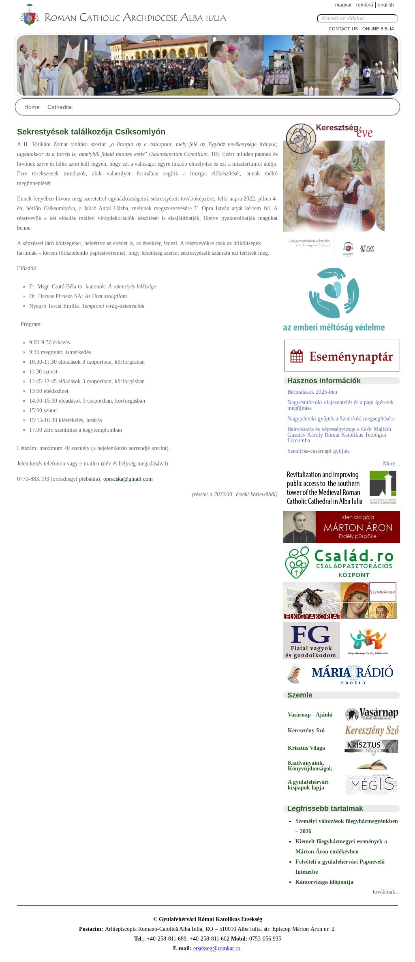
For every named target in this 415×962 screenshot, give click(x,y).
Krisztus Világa (306, 748)
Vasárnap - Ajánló (310, 715)
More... (391, 464)
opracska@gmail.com (128, 479)
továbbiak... (386, 892)
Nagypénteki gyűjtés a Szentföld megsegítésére (341, 419)
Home (32, 107)
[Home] (128, 15)
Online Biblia (378, 28)
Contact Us (343, 28)
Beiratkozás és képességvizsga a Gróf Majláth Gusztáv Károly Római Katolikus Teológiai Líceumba (339, 435)
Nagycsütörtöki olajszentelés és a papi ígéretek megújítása (340, 405)
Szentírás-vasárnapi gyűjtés (318, 451)
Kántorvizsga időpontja (324, 882)
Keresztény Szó (306, 730)
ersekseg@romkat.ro (216, 948)
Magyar (343, 5)
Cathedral (60, 107)
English (386, 5)
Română (364, 5)
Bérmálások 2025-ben (312, 392)
